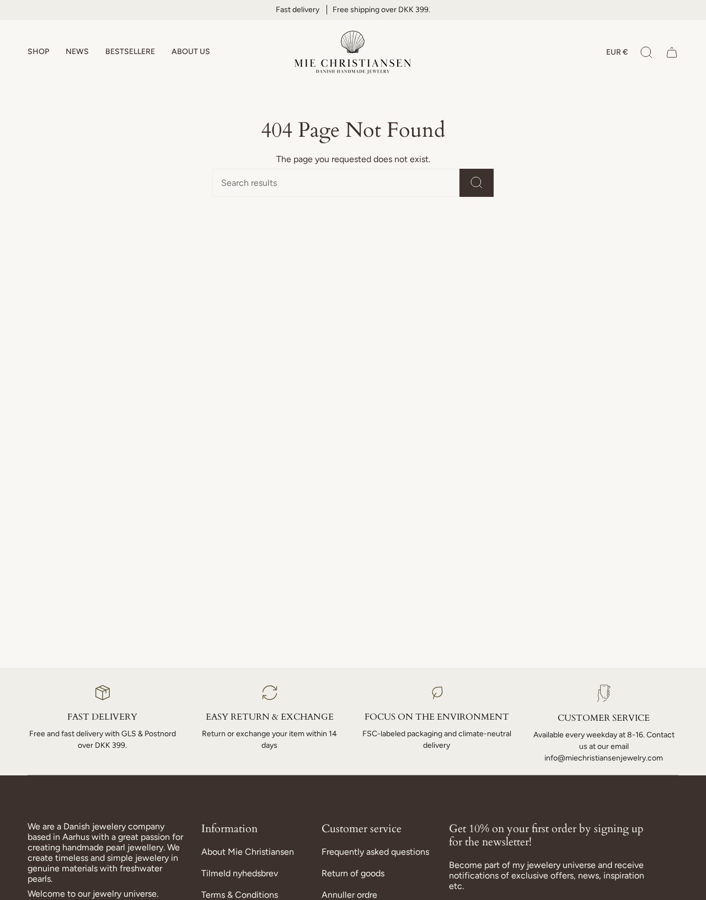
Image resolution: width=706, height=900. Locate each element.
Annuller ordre (349, 895)
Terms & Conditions (239, 895)
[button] (38, 52)
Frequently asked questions (375, 852)
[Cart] (671, 52)
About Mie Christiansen (247, 852)
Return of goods (353, 873)
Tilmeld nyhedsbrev (239, 873)
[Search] (476, 183)
